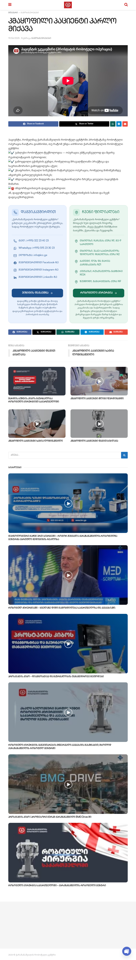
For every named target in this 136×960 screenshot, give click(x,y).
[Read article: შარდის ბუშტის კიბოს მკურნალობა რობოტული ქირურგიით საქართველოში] (37, 381)
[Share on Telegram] (119, 124)
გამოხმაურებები (30, 13)
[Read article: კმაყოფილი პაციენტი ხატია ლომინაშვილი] (37, 423)
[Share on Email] (125, 124)
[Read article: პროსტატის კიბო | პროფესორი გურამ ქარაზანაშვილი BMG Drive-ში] (68, 784)
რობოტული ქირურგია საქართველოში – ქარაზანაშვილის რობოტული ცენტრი (57, 885)
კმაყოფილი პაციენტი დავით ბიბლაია (94, 441)
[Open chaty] (126, 951)
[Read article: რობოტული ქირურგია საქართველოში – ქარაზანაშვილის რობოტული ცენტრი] (68, 852)
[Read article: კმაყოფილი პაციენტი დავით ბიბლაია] (99, 423)
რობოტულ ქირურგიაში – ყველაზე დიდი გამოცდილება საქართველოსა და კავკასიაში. (62, 608)
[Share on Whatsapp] (112, 124)
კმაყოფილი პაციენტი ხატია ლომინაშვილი (35, 441)
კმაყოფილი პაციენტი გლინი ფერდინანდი (97, 398)
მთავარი (13, 13)
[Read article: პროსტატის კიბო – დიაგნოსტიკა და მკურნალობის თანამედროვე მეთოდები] (68, 643)
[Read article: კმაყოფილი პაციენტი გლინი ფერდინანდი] (99, 381)
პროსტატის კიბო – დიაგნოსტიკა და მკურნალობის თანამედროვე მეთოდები (56, 676)
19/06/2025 (14, 38)
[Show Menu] (9, 5)
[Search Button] (126, 5)
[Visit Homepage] (68, 5)
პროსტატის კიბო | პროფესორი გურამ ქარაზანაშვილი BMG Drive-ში (49, 817)
